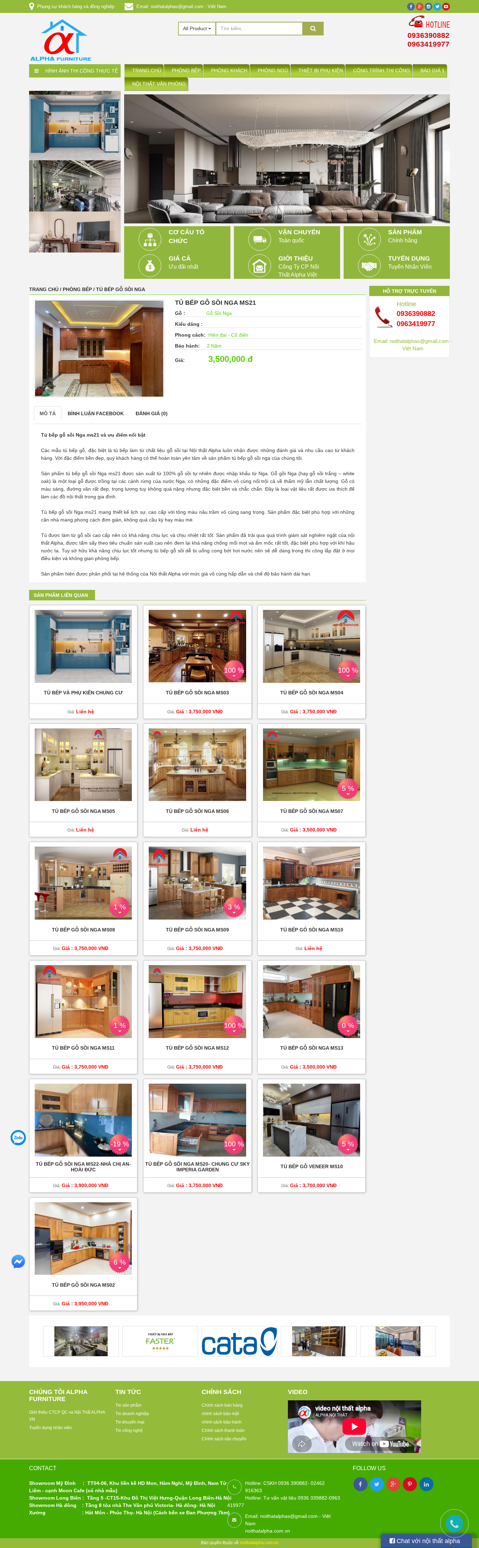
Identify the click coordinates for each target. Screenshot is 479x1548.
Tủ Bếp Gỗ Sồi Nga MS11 (83, 1048)
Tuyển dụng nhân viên (50, 1427)
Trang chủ (146, 70)
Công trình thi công (381, 70)
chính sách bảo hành (222, 1422)
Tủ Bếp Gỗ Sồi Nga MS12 (197, 1048)
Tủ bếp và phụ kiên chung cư (83, 692)
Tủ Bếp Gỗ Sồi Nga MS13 (311, 1048)
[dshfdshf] (75, 227)
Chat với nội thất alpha (427, 1540)
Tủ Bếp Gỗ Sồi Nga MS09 (197, 930)
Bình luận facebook (96, 413)
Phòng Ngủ (273, 70)
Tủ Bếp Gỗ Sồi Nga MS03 (197, 692)
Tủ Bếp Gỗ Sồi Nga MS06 (197, 811)
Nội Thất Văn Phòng (159, 84)
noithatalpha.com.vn (259, 1542)
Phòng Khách (229, 70)
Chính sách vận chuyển (224, 1438)
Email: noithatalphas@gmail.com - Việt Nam (181, 6)
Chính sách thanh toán (223, 1430)
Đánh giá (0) (152, 413)
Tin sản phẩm (128, 1405)
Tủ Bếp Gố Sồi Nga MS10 (311, 930)
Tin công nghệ (129, 1430)
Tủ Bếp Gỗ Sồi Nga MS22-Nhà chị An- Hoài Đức (83, 1167)
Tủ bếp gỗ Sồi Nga (120, 289)
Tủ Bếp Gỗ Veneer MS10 (312, 1166)
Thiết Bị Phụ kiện (320, 70)
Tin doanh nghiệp (132, 1413)
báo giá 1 (432, 70)
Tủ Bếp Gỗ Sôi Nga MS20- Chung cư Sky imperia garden (197, 1167)
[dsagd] (75, 172)
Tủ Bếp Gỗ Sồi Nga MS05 (83, 811)
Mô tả (48, 413)
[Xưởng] (75, 116)
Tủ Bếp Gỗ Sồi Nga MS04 (311, 692)
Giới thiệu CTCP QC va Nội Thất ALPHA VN (67, 1416)
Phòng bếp (186, 70)
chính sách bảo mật (220, 1413)
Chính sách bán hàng (222, 1405)
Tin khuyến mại (129, 1422)
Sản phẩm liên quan (61, 595)
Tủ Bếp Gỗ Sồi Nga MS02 (83, 1285)
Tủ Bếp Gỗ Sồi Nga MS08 (83, 930)
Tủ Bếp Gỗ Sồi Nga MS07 (311, 811)
